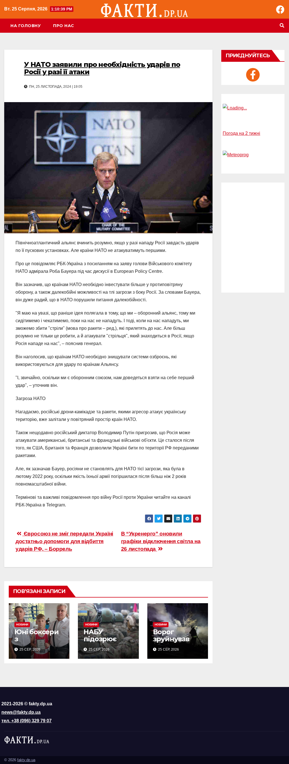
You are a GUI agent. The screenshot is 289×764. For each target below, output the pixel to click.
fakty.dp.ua (26, 760)
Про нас (63, 25)
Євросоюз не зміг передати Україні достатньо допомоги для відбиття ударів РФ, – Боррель (64, 541)
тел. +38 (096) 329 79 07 (26, 720)
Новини (22, 624)
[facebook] (253, 75)
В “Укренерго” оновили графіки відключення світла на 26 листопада (161, 541)
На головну (25, 25)
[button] (282, 25)
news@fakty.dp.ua (21, 712)
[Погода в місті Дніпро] (253, 108)
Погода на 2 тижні (241, 133)
